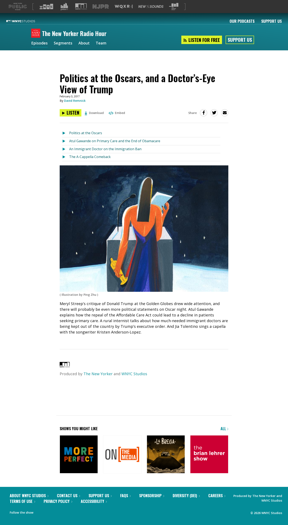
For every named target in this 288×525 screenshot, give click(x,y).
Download (96, 113)
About (84, 43)
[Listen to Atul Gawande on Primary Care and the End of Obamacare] (65, 141)
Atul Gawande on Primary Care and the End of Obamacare (114, 141)
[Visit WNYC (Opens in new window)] (46, 6)
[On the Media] (122, 454)
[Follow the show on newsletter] (48, 511)
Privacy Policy (57, 501)
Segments (63, 43)
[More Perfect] (79, 454)
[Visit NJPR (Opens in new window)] (101, 6)
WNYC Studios (134, 373)
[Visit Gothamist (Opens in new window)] (64, 6)
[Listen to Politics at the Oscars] (65, 133)
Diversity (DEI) (185, 495)
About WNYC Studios (28, 495)
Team (101, 43)
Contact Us (67, 495)
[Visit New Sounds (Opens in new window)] (150, 6)
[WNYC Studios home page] (26, 21)
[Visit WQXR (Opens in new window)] (124, 7)
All (224, 428)
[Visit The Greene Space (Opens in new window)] (173, 6)
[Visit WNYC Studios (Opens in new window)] (81, 6)
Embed (120, 113)
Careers (215, 495)
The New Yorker (98, 373)
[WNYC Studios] (65, 365)
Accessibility (92, 501)
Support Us (271, 21)
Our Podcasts (242, 21)
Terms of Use (21, 501)
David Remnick (75, 101)
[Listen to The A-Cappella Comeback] (65, 157)
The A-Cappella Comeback (90, 156)
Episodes (39, 43)
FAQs (124, 495)
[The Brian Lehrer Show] (209, 454)
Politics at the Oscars (85, 133)
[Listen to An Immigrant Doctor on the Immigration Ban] (65, 149)
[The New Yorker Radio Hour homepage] (36, 33)
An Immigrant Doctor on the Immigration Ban (105, 149)
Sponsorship (150, 495)
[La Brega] (166, 454)
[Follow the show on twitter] (39, 511)
